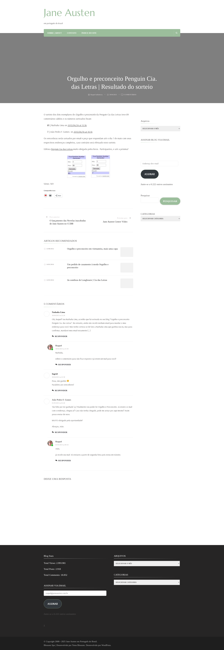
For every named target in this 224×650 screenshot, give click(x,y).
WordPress (106, 645)
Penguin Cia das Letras (62, 149)
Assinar (150, 174)
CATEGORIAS (148, 214)
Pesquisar (145, 195)
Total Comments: (52, 575)
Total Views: (50, 563)
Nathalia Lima (58, 312)
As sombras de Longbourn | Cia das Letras (87, 280)
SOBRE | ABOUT (54, 33)
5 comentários (130, 95)
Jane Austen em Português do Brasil (81, 641)
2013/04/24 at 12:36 (77, 125)
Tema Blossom (78, 645)
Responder (61, 336)
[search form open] (176, 32)
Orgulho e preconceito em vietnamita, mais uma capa (92, 248)
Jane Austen (69, 12)
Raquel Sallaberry (97, 95)
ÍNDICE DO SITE (89, 33)
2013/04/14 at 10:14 (83, 131)
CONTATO (71, 33)
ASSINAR (53, 603)
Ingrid (55, 374)
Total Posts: (50, 569)
